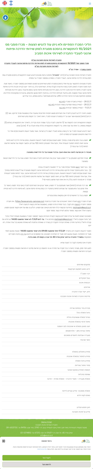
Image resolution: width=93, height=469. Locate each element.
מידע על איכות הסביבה (81, 412)
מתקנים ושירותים (83, 264)
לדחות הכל (46, 464)
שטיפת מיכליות (84, 374)
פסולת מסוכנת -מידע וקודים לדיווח (76, 391)
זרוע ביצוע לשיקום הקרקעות (79, 269)
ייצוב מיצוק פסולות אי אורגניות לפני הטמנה (73, 326)
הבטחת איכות (84, 282)
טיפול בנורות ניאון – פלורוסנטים (78, 331)
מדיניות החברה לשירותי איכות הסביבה (75, 296)
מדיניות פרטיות (41, 449)
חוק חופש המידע (83, 407)
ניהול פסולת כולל (83, 312)
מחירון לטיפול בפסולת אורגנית (78, 356)
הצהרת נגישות (46, 422)
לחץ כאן (62, 101)
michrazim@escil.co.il (82, 207)
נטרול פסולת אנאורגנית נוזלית (78, 317)
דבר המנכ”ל (85, 273)
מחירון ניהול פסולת (82, 361)
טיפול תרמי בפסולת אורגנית (79, 322)
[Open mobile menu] (90, 3)
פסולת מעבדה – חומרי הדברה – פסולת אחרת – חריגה (68, 379)
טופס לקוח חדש (83, 395)
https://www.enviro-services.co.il (30, 201)
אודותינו (87, 287)
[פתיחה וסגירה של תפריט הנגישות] (5, 17)
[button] (3, 441)
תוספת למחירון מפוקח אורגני (79, 370)
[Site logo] (46, 3)
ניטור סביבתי (85, 340)
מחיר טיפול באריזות (82, 365)
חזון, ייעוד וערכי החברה (81, 292)
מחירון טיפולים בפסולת (81, 352)
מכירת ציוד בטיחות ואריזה (80, 308)
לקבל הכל (46, 458)
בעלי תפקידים (84, 278)
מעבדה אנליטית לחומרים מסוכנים (77, 335)
